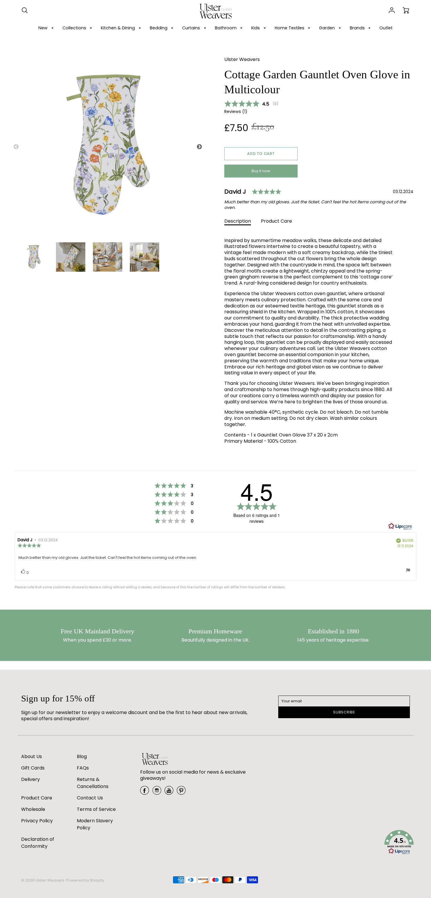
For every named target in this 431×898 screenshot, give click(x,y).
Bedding (159, 28)
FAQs (83, 768)
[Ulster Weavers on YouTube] (168, 792)
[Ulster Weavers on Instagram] (156, 792)
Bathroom (226, 28)
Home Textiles (290, 28)
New (43, 28)
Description (237, 221)
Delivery (30, 779)
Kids (256, 28)
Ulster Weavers (242, 59)
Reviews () (235, 111)
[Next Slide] (199, 147)
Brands (358, 28)
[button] (261, 153)
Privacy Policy (37, 820)
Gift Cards (33, 768)
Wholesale (33, 809)
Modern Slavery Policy (95, 824)
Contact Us (90, 797)
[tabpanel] (33, 257)
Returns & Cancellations (92, 783)
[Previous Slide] (16, 147)
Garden (327, 28)
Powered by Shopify (85, 880)
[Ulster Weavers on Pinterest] (181, 792)
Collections (74, 28)
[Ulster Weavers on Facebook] (144, 792)
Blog (82, 756)
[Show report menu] (408, 571)
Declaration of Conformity (37, 843)
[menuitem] (46, 28)
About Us (31, 756)
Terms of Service (96, 809)
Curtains (191, 28)
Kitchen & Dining (118, 28)
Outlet (386, 28)
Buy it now (261, 170)
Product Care (276, 221)
